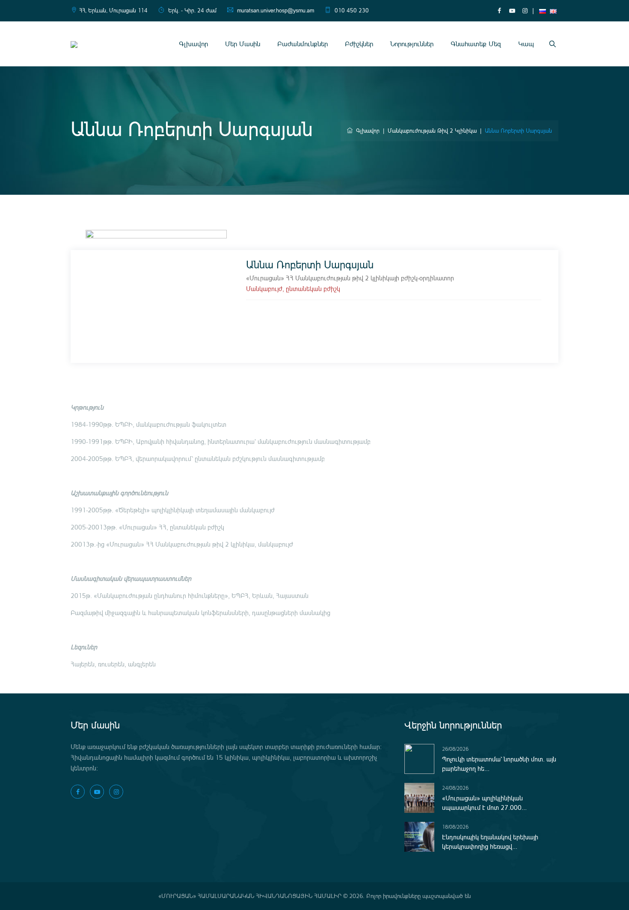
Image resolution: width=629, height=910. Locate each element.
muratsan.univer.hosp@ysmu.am (275, 10)
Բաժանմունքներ (302, 44)
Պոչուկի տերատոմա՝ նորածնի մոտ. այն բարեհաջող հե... (499, 764)
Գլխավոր (193, 44)
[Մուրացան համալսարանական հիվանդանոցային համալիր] (74, 43)
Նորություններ (411, 44)
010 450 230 (352, 10)
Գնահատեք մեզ (476, 44)
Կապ (526, 44)
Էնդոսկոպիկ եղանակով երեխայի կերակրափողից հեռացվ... (490, 842)
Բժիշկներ (359, 44)
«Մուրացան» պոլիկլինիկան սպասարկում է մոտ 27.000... (484, 803)
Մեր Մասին (242, 44)
